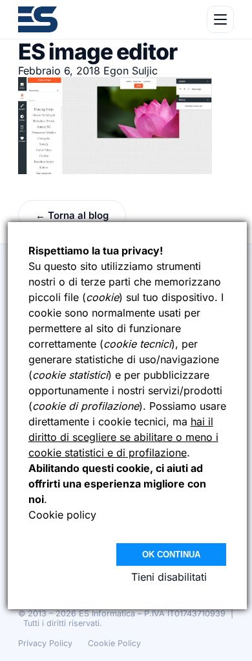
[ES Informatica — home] (38, 19)
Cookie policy (62, 514)
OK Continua (171, 554)
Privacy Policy (45, 643)
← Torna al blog (72, 215)
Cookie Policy (114, 643)
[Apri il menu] (220, 19)
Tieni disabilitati (169, 576)
